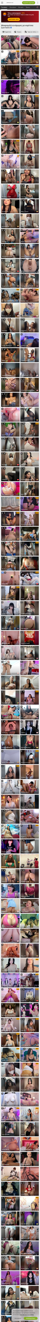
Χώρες (19, 32)
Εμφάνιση (8, 32)
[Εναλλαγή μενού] (2, 2)
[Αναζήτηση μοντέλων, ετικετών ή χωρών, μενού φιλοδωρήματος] (37, 7)
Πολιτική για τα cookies (27, 1314)
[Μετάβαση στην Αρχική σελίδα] (12, 3)
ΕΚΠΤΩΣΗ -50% (14, 19)
